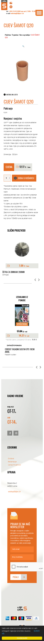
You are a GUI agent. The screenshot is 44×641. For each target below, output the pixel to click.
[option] (22, 330)
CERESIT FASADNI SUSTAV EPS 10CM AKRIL (19, 350)
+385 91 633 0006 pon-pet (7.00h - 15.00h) (23, 11)
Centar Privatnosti (14, 465)
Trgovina (15, 34)
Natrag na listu (12, 94)
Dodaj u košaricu (26, 178)
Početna (8, 34)
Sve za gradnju (24, 34)
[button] (35, 280)
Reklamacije (12, 462)
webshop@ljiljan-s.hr (17, 13)
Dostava (11, 458)
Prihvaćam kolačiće (22, 638)
